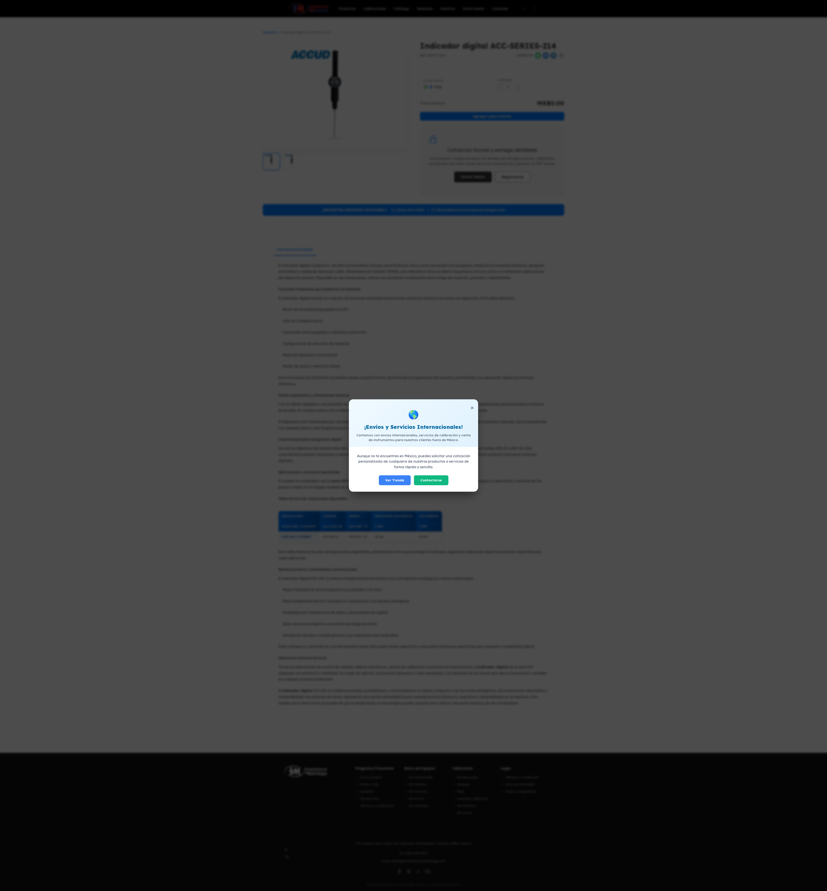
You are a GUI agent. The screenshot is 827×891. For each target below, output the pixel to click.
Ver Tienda (394, 480)
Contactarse (431, 480)
